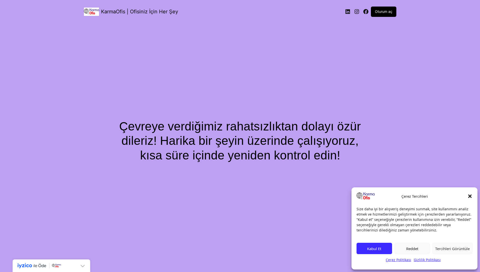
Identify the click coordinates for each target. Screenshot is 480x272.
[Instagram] (357, 12)
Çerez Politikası (398, 259)
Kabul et (374, 248)
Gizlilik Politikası (427, 259)
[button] (469, 196)
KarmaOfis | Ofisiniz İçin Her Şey (139, 12)
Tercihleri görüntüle (452, 248)
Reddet (412, 248)
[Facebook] (366, 12)
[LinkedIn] (348, 12)
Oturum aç (383, 11)
